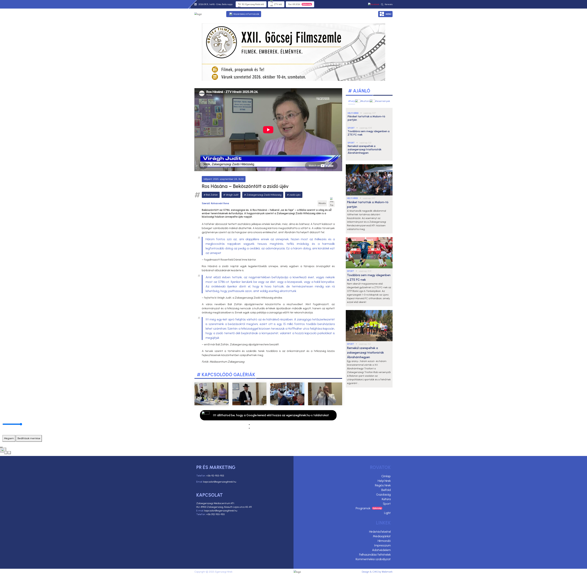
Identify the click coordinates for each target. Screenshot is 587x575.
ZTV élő (278, 4)
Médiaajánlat (382, 536)
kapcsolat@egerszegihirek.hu (219, 481)
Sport (387, 503)
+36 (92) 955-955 (215, 514)
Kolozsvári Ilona (220, 203)
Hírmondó (384, 541)
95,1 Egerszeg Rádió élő (253, 4)
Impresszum (382, 545)
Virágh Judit (232, 194)
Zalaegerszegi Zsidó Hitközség (264, 194)
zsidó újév (295, 194)
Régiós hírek (383, 485)
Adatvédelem (381, 550)
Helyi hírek (384, 481)
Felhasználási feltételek (375, 554)
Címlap (386, 476)
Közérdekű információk (246, 14)
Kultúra (386, 499)
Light (387, 513)
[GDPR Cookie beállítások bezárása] (1, 447)
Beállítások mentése (29, 438)
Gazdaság (383, 494)
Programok (363, 508)
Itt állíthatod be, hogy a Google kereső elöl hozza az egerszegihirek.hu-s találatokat (271, 415)
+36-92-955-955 (215, 475)
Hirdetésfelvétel (380, 531)
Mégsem (9, 438)
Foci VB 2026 (294, 4)
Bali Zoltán (212, 194)
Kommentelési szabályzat (373, 559)
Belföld (386, 490)
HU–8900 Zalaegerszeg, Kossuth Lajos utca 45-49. (224, 506)
